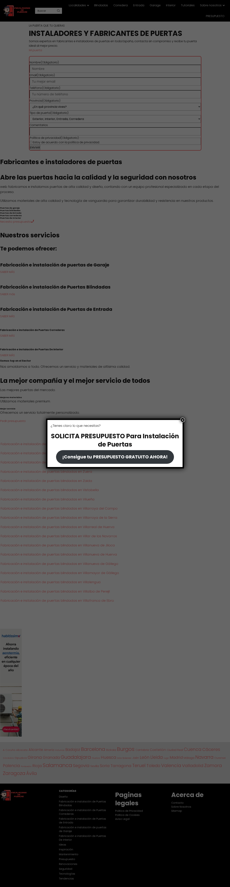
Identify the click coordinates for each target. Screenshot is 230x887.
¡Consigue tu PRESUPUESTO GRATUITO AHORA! (115, 457)
